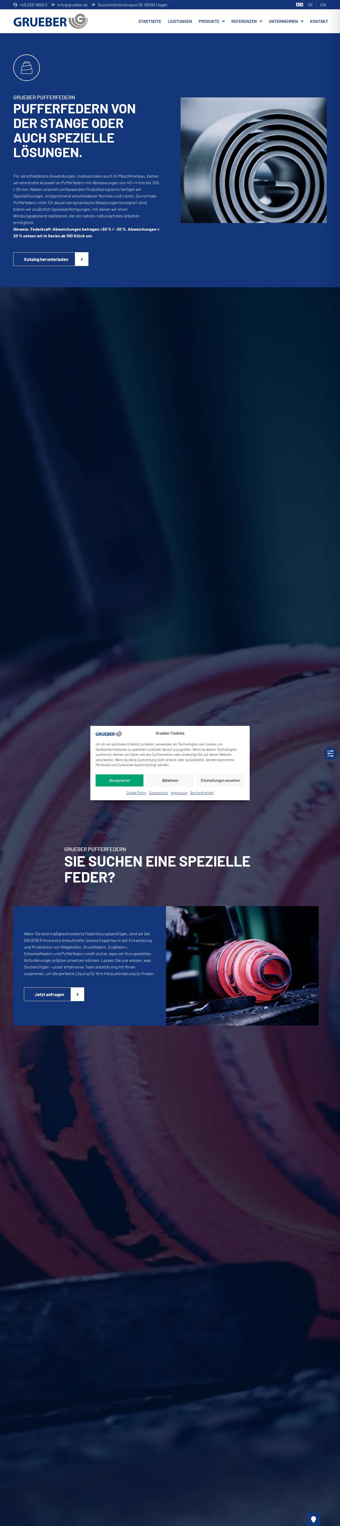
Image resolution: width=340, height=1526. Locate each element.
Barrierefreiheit (202, 793)
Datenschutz (158, 793)
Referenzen (244, 21)
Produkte (209, 21)
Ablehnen (170, 780)
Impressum (179, 793)
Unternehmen (283, 21)
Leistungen (180, 21)
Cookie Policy (136, 793)
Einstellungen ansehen (220, 780)
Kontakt (319, 21)
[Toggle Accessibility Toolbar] (330, 753)
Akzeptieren (119, 780)
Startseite (149, 21)
